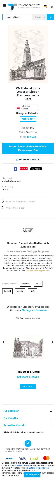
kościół (7, 291)
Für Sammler (11, 410)
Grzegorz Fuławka (27, 113)
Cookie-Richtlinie (21, 465)
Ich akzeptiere (32, 474)
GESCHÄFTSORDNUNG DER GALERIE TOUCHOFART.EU (27, 449)
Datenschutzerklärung (39, 468)
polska (20, 291)
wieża (32, 291)
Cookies (19, 451)
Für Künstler (10, 418)
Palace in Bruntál (28, 371)
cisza (38, 284)
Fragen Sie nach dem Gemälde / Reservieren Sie (28, 148)
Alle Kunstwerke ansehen (28, 318)
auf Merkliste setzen (29, 159)
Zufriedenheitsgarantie (37, 270)
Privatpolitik (9, 451)
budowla (25, 284)
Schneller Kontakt (14, 425)
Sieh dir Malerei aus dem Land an (23, 432)
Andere (4, 189)
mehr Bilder (28, 118)
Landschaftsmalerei (10, 181)
